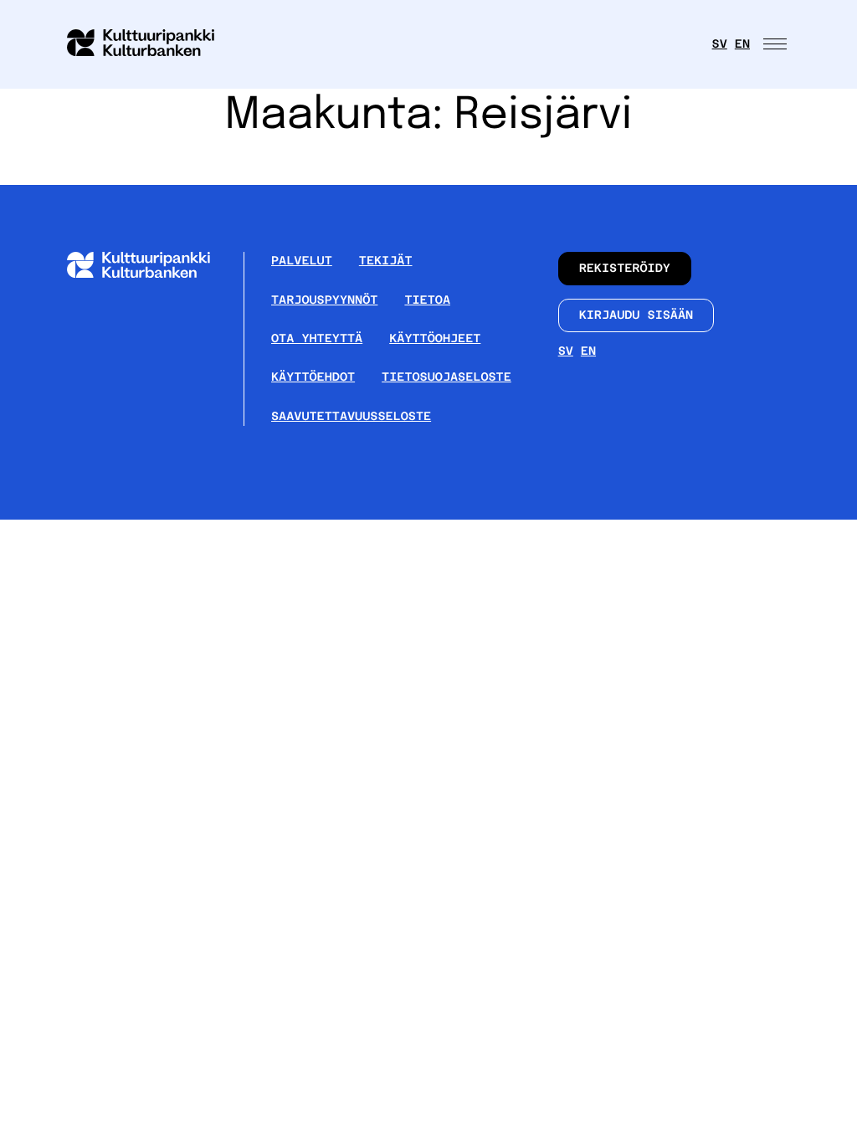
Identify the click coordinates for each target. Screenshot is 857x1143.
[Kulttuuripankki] (152, 274)
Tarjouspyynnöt (324, 300)
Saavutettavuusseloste (351, 416)
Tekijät (386, 261)
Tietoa (427, 300)
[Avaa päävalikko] (776, 44)
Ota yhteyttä (316, 339)
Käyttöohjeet (434, 339)
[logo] (150, 44)
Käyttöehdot (313, 377)
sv (719, 44)
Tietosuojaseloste (446, 377)
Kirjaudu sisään (636, 315)
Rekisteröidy (624, 268)
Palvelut (301, 261)
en (742, 44)
